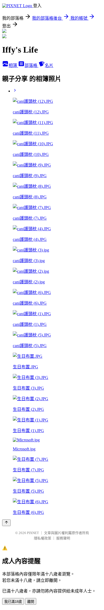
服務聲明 (63, 538)
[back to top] (6, 522)
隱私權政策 (42, 538)
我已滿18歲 (13, 602)
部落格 (31, 65)
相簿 (13, 65)
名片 (49, 65)
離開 (30, 602)
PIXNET (33, 533)
